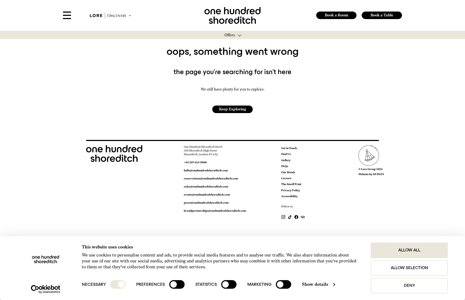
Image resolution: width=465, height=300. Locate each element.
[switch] (177, 284)
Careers (286, 178)
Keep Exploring (232, 109)
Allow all (409, 250)
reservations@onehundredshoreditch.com (211, 178)
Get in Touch (289, 148)
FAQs (284, 166)
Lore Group (368, 169)
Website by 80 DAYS (371, 174)
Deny (409, 286)
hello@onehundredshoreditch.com (206, 170)
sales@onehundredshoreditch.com (206, 186)
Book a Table (382, 15)
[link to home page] (233, 14)
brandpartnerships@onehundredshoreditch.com (215, 210)
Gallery (286, 160)
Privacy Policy (290, 190)
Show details (315, 284)
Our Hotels (288, 172)
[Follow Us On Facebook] (296, 217)
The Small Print (291, 184)
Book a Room (336, 15)
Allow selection (409, 268)
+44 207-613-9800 (195, 162)
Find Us (286, 154)
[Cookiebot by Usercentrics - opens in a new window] (45, 289)
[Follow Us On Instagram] (283, 217)
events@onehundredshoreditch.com (207, 194)
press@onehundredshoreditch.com (206, 202)
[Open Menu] (67, 16)
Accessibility (289, 196)
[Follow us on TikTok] (290, 217)
